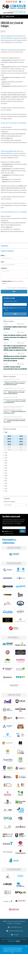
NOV (9, 449)
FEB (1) (21, 436)
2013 (6, 483)
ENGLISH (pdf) (19, 52)
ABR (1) (21, 439)
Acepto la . (8, 532)
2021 (6, 462)
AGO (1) (21, 444)
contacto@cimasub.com (16, 927)
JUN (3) (21, 441)
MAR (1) (9, 439)
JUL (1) (9, 444)
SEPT (9, 447)
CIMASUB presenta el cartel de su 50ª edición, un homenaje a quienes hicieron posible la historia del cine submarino (15, 358)
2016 (6, 475)
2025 (6, 452)
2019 (6, 468)
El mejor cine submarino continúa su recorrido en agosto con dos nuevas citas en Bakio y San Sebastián (15, 337)
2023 (6, 457)
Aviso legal (16, 934)
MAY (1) (9, 441)
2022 (6, 460)
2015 (6, 478)
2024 (6, 455)
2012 (6, 485)
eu (22, 1)
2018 (6, 470)
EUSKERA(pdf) (4, 52)
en (24, 1)
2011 (6, 488)
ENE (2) (9, 436)
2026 (6, 432)
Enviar (14, 291)
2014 (6, 480)
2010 (6, 491)
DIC (21, 449)
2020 (6, 465)
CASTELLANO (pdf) (12, 52)
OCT (21, 447)
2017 (6, 473)
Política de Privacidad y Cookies (16, 931)
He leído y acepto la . (12, 282)
